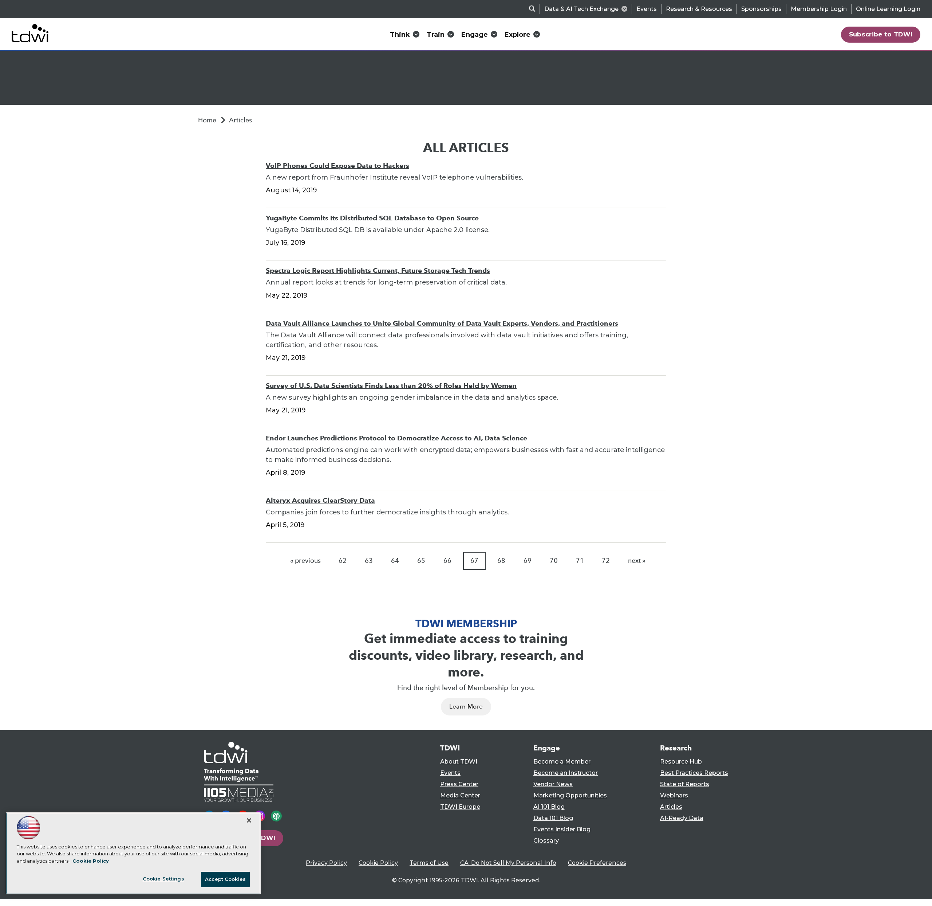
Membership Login (819, 8)
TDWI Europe (460, 806)
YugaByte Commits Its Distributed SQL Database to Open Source (372, 218)
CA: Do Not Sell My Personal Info (508, 862)
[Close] (249, 820)
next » (636, 561)
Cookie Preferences (597, 862)
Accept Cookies (225, 879)
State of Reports (684, 784)
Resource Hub (681, 761)
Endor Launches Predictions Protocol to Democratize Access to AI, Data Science (396, 438)
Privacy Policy (326, 862)
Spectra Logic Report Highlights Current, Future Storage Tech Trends (378, 270)
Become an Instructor (565, 772)
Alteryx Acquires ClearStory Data (320, 500)
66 (447, 561)
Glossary (546, 840)
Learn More (466, 706)
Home (207, 120)
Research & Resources (699, 8)
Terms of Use (429, 862)
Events (646, 8)
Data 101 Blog (553, 818)
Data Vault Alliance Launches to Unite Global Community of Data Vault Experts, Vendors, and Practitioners (442, 323)
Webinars (674, 795)
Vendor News (553, 784)
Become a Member (562, 761)
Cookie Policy (378, 862)
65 (421, 561)
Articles (240, 120)
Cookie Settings (163, 879)
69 (528, 561)
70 (554, 561)
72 (606, 561)
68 (501, 561)
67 (474, 561)
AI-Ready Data (681, 818)
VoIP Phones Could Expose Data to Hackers (337, 165)
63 (369, 561)
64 (395, 561)
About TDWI (458, 761)
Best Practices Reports (694, 772)
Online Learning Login (888, 8)
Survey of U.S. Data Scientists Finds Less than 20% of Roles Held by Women (391, 385)
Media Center (460, 795)
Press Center (459, 784)
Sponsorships (761, 8)
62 (343, 561)
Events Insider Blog (562, 829)
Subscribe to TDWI (881, 34)
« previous (305, 561)
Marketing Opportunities (570, 795)
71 (580, 561)
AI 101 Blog (549, 806)
